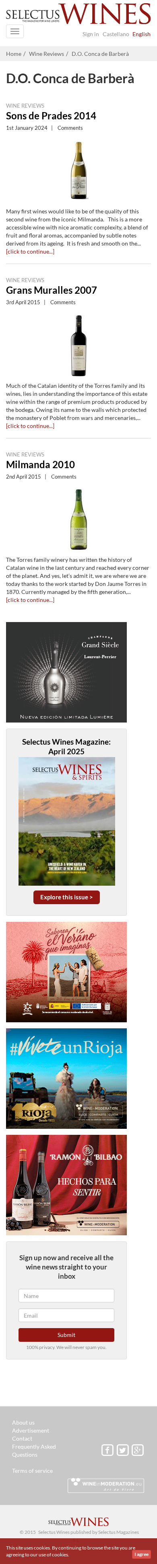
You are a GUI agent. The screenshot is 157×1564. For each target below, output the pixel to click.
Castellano (116, 34)
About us (23, 1422)
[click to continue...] (30, 251)
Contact (22, 1438)
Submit (66, 1334)
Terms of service (32, 1470)
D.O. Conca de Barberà (100, 53)
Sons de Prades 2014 (51, 115)
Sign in (91, 34)
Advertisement (30, 1430)
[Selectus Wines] (78, 15)
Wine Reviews (46, 53)
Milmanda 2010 (40, 464)
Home (13, 53)
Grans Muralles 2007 (51, 290)
